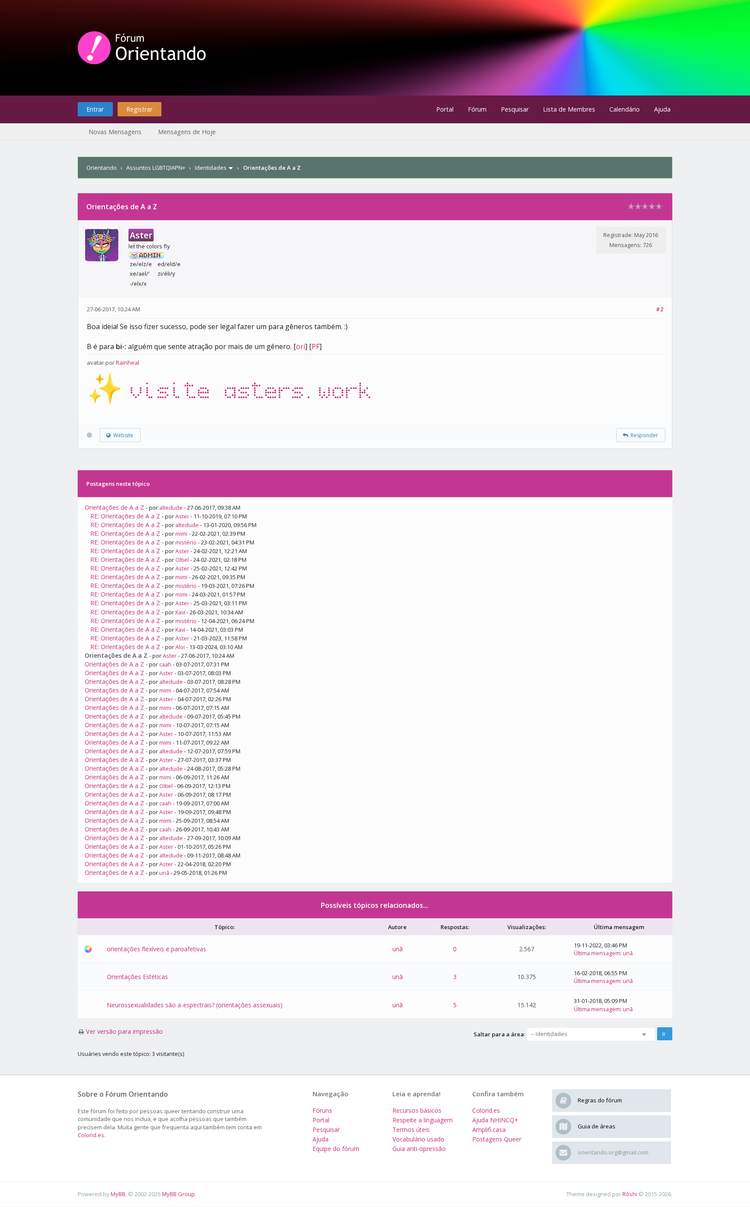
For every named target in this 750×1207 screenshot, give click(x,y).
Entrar (95, 109)
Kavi (180, 612)
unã (164, 873)
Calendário (624, 109)
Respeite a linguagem (422, 1120)
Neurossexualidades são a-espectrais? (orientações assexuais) (195, 1005)
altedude (171, 507)
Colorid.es (91, 1135)
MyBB (118, 1194)
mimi (181, 534)
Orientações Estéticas (137, 977)
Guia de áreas (596, 1126)
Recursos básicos (416, 1110)
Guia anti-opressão (419, 1148)
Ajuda (662, 109)
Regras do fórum (600, 1100)
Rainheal (127, 362)
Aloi (180, 647)
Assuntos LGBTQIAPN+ (155, 167)
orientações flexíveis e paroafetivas (156, 949)
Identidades (211, 167)
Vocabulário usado (418, 1139)
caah (165, 664)
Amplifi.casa (489, 1129)
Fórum (477, 109)
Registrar (139, 109)
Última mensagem (597, 953)
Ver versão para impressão (124, 1031)
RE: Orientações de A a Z (125, 516)
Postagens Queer (496, 1139)
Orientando (101, 167)
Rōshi (629, 1194)
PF (315, 346)
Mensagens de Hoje (187, 132)
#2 (659, 309)
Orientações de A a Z (114, 507)
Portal (445, 109)
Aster (182, 516)
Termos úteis (411, 1129)
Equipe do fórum (335, 1148)
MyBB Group (178, 1194)
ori (300, 346)
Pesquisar (515, 109)
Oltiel (182, 560)
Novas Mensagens (115, 132)
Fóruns (322, 1110)
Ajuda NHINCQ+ (495, 1120)
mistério (186, 542)
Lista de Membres (569, 109)
